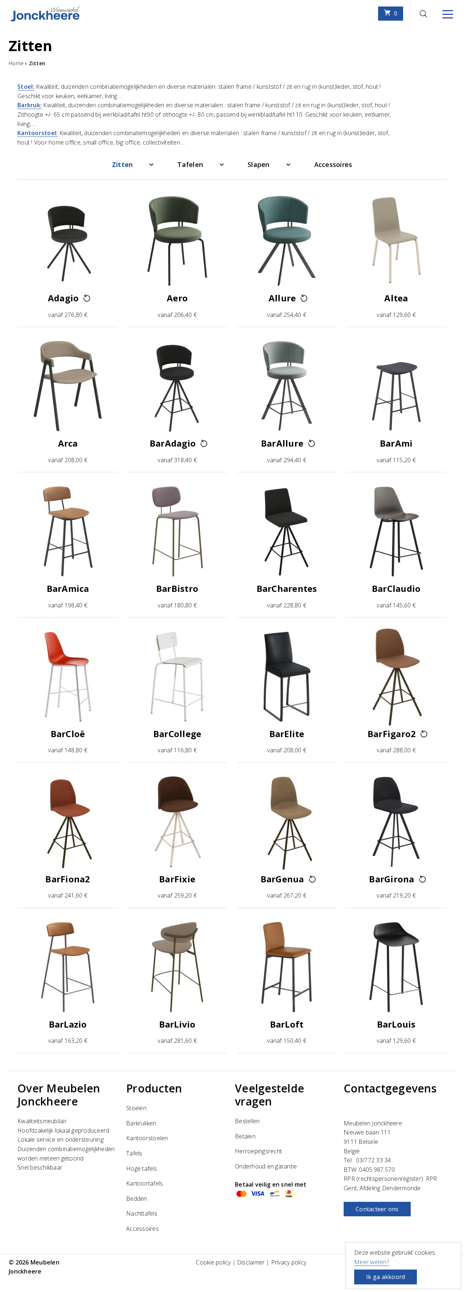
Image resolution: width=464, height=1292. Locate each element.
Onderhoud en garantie (266, 1166)
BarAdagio (173, 443)
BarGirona (391, 879)
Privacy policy (289, 1262)
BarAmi (396, 443)
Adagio (63, 298)
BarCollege (177, 734)
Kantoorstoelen (147, 1138)
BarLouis (396, 1024)
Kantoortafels (144, 1183)
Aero (177, 298)
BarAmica (68, 588)
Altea (396, 298)
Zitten (122, 164)
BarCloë (68, 734)
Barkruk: (29, 105)
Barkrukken (141, 1123)
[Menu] (447, 14)
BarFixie (177, 879)
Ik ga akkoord (385, 1277)
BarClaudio (396, 588)
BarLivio (177, 1024)
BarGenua (282, 879)
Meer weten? (371, 1262)
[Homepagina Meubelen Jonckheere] (45, 14)
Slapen (259, 164)
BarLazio (68, 1024)
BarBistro (177, 588)
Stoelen (136, 1108)
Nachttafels (141, 1213)
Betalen (245, 1136)
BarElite (286, 734)
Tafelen (190, 164)
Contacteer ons (377, 1209)
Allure (282, 298)
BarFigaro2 (392, 734)
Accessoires (333, 164)
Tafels (134, 1153)
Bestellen (247, 1121)
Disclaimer (251, 1262)
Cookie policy (213, 1262)
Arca (68, 443)
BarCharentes (287, 588)
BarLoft (287, 1024)
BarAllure (282, 443)
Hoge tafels (141, 1168)
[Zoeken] (423, 14)
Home (16, 63)
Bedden (136, 1199)
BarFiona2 (67, 879)
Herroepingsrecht (258, 1151)
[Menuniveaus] (151, 164)
